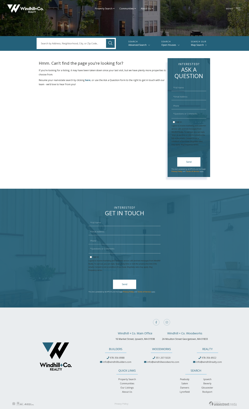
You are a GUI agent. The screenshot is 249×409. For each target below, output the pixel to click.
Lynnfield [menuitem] (185, 391)
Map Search (197, 44)
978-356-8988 (117, 357)
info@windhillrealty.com (209, 362)
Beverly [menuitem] (207, 383)
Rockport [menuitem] (207, 391)
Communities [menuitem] (126, 8)
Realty (207, 349)
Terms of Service (192, 171)
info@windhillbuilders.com (117, 362)
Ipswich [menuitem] (207, 379)
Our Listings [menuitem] (127, 387)
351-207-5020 (163, 357)
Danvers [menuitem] (184, 387)
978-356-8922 (209, 357)
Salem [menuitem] (184, 383)
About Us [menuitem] (146, 8)
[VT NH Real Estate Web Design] (223, 403)
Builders (115, 349)
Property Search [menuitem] (103, 8)
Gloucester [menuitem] (207, 387)
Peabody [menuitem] (184, 379)
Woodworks (161, 349)
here (87, 80)
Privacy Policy (176, 171)
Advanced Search (137, 44)
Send (189, 161)
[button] (110, 43)
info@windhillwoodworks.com (163, 362)
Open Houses (168, 44)
